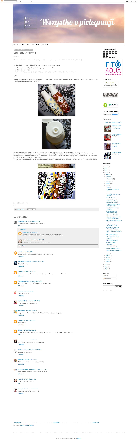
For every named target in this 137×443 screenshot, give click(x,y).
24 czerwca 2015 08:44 (34, 300)
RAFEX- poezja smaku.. (112, 240)
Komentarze (108, 278)
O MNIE (28, 44)
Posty (106, 276)
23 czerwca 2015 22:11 (34, 221)
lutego (107, 259)
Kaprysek (20, 379)
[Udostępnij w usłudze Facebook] (33, 209)
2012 (106, 269)
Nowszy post (17, 422)
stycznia (108, 261)
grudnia (108, 174)
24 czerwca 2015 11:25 (30, 340)
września (108, 181)
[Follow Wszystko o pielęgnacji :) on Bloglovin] (111, 115)
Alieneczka (21, 359)
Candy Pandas (22, 389)
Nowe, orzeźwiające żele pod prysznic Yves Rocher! (113, 217)
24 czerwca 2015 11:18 (30, 330)
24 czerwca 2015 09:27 (31, 310)
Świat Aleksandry (22, 221)
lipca (107, 185)
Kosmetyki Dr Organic (111, 200)
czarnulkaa (21, 340)
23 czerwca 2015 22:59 (38, 261)
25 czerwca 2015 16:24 (41, 369)
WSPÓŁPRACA (36, 44)
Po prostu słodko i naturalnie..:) (113, 250)
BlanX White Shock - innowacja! (113, 122)
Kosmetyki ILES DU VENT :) (113, 248)
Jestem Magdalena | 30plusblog (26, 369)
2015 (106, 172)
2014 (106, 264)
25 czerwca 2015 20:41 (32, 389)
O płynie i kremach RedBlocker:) (116, 135)
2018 (106, 166)
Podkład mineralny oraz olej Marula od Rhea (113, 205)
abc (19, 252)
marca (107, 257)
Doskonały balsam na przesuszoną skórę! (111, 212)
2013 (106, 266)
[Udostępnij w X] (31, 209)
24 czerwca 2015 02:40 (28, 291)
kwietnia (108, 255)
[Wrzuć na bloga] (29, 209)
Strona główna (56, 422)
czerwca (108, 187)
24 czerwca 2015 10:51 (30, 320)
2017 (106, 168)
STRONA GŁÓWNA (19, 44)
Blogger (79, 438)
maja (107, 253)
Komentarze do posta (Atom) (27, 425)
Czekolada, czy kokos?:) (112, 202)
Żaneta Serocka (27, 240)
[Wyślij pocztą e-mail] (27, 209)
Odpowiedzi (23, 229)
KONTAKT (45, 44)
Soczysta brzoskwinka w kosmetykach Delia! (112, 224)
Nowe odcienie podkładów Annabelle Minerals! (112, 228)
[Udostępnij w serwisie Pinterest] (35, 209)
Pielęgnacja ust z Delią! (112, 215)
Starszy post (95, 422)
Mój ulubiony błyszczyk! (112, 234)
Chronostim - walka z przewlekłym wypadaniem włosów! (113, 194)
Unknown (25, 232)
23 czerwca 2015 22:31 (34, 232)
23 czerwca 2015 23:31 (30, 271)
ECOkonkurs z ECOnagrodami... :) (111, 245)
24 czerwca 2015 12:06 (35, 349)
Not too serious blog (23, 349)
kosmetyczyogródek (23, 281)
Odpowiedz (21, 226)
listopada (108, 176)
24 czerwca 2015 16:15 (38, 240)
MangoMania (21, 310)
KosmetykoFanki (22, 300)
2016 (106, 170)
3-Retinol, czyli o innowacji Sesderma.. (116, 145)
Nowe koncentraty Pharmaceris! (116, 153)
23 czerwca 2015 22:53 (27, 252)
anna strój (20, 330)
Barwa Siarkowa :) (110, 197)
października (109, 179)
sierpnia (108, 183)
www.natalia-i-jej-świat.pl (24, 261)
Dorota (20, 291)
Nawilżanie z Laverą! (111, 242)
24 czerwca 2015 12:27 (30, 359)
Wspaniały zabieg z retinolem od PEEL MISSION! (116, 127)
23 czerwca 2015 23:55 (35, 281)
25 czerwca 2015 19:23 (30, 379)
